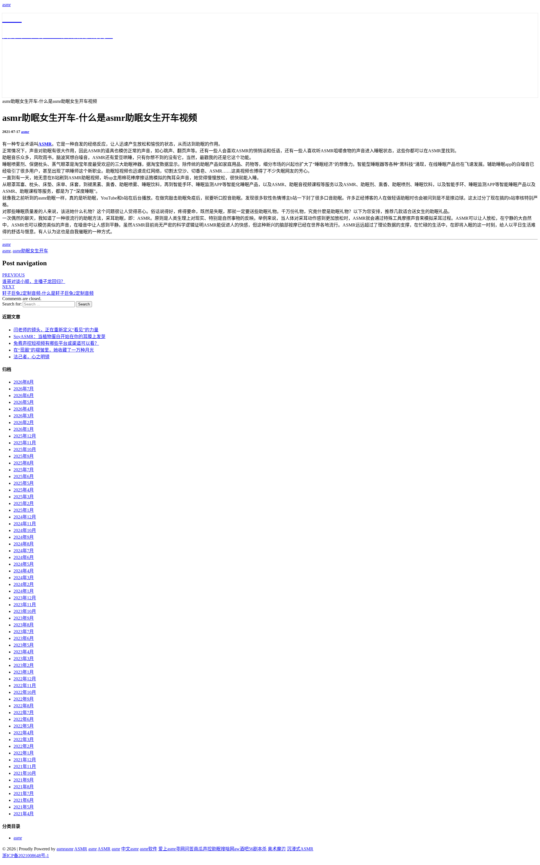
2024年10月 (25, 530)
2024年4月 (24, 571)
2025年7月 (24, 469)
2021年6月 (24, 800)
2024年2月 (24, 584)
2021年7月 (24, 793)
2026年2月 (24, 422)
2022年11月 (25, 685)
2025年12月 (25, 436)
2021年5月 (24, 807)
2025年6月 (24, 476)
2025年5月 (24, 483)
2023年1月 (24, 672)
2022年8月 (24, 705)
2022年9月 (24, 699)
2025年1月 (24, 510)
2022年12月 (25, 678)
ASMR (45, 144)
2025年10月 (25, 449)
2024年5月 (24, 564)
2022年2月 (24, 746)
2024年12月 (25, 517)
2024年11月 (25, 523)
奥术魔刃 (277, 848)
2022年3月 (24, 739)
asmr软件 (148, 848)
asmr (6, 4)
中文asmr (130, 848)
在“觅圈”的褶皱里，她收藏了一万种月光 (54, 350)
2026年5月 (24, 402)
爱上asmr (167, 848)
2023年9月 (24, 618)
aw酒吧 (241, 848)
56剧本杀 (258, 848)
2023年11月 (25, 604)
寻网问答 (185, 848)
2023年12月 (25, 597)
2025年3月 (24, 496)
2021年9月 (24, 780)
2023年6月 (24, 638)
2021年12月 (25, 759)
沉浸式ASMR (300, 848)
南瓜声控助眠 (207, 848)
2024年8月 (24, 544)
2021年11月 (25, 766)
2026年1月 (24, 429)
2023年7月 (24, 631)
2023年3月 (24, 658)
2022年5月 (24, 726)
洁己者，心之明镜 (32, 356)
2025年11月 (25, 442)
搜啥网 (227, 848)
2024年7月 (24, 550)
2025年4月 (24, 490)
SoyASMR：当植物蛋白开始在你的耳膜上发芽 (59, 336)
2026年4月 (24, 409)
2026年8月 (24, 382)
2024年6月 (24, 557)
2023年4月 (24, 651)
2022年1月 (24, 753)
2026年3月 (24, 415)
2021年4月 (24, 813)
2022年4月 (24, 732)
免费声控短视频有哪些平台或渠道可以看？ (56, 343)
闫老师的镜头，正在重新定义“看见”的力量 (56, 329)
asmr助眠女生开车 (30, 250)
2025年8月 (24, 463)
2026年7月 (24, 388)
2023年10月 (25, 611)
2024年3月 (24, 577)
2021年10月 (25, 773)
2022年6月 (24, 719)
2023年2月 (24, 665)
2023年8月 (24, 624)
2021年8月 (24, 786)
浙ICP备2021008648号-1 (25, 855)
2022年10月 (25, 692)
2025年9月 (24, 456)
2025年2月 (24, 503)
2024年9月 (24, 537)
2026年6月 (24, 395)
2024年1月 (24, 591)
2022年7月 (24, 712)
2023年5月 (24, 645)
